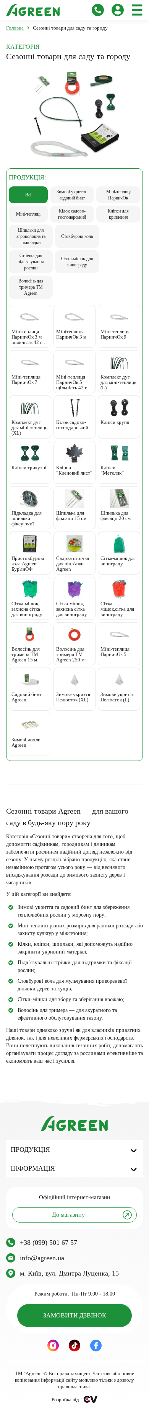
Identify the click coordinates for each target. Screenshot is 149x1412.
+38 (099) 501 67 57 (48, 1242)
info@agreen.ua (42, 1258)
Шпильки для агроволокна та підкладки (30, 236)
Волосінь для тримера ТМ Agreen (31, 287)
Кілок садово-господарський (72, 214)
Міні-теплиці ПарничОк (118, 195)
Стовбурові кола (77, 236)
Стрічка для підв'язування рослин (31, 262)
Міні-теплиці (28, 214)
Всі (28, 195)
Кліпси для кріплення (118, 214)
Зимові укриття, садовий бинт (72, 195)
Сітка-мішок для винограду (77, 261)
